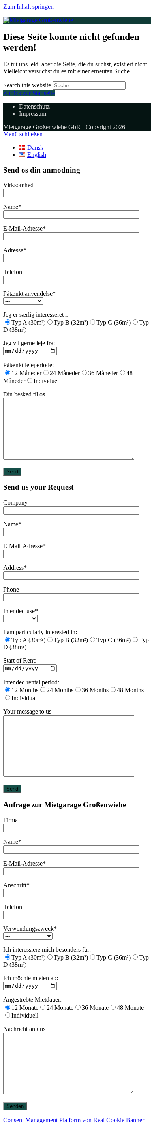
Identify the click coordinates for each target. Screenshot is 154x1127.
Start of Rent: (19, 660)
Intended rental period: (31, 682)
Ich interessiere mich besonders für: (47, 949)
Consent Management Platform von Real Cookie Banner (73, 1120)
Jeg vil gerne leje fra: (29, 343)
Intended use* (20, 611)
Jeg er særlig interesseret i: (35, 314)
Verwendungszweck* (30, 928)
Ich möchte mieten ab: (30, 978)
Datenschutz (34, 106)
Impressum (32, 113)
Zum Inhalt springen (28, 6)
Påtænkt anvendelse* (29, 293)
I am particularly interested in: (40, 632)
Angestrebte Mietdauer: (32, 999)
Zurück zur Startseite (29, 93)
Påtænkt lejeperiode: (28, 365)
